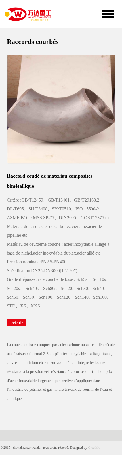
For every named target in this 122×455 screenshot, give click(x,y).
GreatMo (94, 448)
